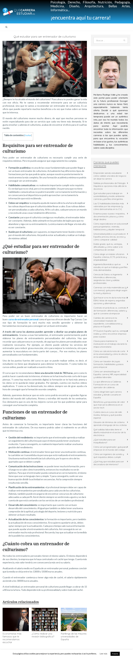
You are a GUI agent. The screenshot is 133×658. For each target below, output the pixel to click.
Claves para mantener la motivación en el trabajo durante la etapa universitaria (110, 344)
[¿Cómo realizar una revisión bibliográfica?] (45, 619)
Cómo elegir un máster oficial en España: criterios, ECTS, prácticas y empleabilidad (110, 257)
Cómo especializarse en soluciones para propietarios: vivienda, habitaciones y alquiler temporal (110, 226)
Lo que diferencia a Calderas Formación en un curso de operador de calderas (107, 384)
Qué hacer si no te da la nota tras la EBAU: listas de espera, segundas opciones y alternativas (111, 300)
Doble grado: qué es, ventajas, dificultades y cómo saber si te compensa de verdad (108, 247)
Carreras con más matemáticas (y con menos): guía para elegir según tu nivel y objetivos (110, 290)
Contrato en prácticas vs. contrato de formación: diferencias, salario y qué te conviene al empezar (110, 310)
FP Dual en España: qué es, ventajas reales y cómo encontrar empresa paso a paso (111, 334)
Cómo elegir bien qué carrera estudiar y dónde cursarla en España (108, 394)
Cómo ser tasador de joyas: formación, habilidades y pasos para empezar (109, 364)
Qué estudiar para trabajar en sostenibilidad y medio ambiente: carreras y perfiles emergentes (109, 196)
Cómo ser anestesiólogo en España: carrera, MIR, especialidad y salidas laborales (110, 374)
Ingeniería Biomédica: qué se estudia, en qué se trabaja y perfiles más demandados (111, 267)
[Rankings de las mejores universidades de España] (74, 619)
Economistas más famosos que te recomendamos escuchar (12, 638)
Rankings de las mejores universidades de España (74, 636)
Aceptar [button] (115, 654)
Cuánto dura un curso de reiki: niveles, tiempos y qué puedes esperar (108, 415)
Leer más (103, 653)
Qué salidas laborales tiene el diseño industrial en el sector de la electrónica (110, 432)
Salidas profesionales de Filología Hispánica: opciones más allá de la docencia (110, 186)
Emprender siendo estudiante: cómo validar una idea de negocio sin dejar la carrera (110, 176)
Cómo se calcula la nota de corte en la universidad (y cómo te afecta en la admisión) (110, 354)
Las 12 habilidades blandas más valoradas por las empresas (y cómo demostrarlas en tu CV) (109, 206)
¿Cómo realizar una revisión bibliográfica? (43, 635)
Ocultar (27, 135)
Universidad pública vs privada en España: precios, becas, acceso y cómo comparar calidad (110, 237)
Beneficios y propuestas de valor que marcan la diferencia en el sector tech (109, 405)
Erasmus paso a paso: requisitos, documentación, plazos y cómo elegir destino (109, 216)
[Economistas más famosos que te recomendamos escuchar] (16, 619)
